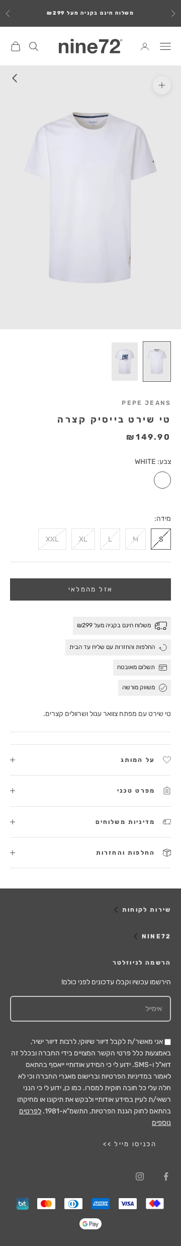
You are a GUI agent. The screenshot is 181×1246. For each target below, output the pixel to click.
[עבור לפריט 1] (157, 361)
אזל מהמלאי (90, 589)
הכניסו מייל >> (129, 1144)
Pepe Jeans (146, 402)
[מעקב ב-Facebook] (166, 1176)
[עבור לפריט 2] (125, 361)
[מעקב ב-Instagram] (140, 1176)
